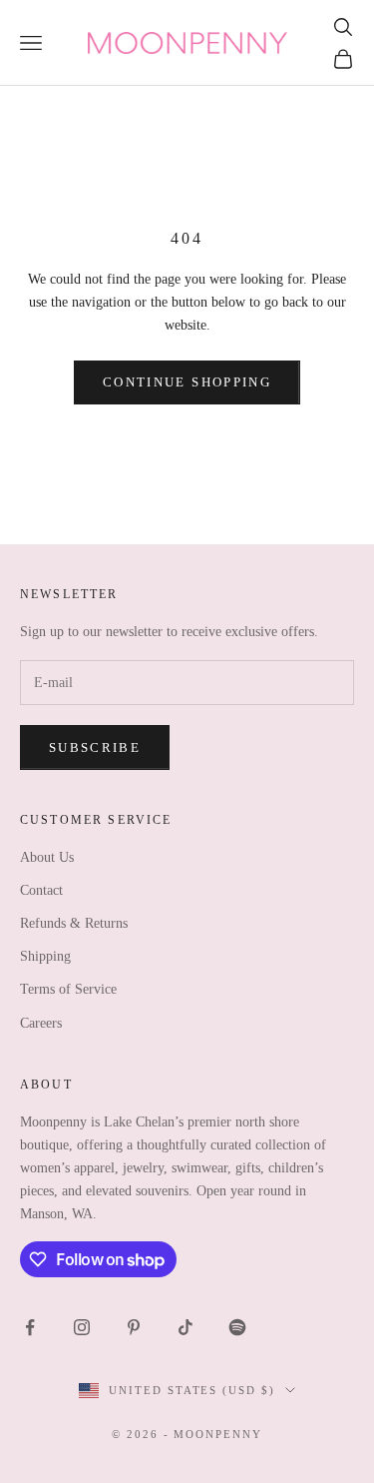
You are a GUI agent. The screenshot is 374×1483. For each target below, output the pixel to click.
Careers (41, 1023)
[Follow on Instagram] (82, 1327)
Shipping (45, 956)
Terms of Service (68, 989)
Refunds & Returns (74, 923)
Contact (41, 890)
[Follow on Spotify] (237, 1327)
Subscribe (95, 747)
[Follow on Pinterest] (134, 1327)
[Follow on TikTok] (185, 1327)
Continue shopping (187, 381)
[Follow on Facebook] (30, 1327)
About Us (47, 857)
